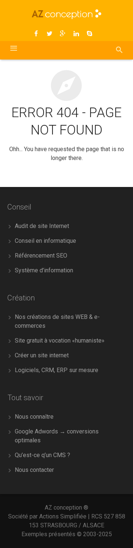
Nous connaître (34, 416)
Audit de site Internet (42, 225)
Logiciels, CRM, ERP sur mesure (56, 370)
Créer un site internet (42, 355)
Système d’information (44, 270)
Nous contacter (34, 469)
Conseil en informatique (45, 240)
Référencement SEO (41, 255)
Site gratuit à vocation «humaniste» (60, 340)
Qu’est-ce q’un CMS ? (42, 455)
